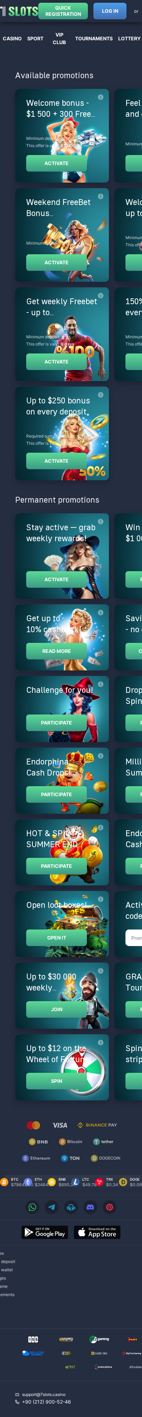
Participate (56, 723)
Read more (56, 651)
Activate (56, 163)
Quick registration (63, 11)
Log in (110, 11)
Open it (56, 938)
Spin (56, 1081)
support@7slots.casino (43, 1394)
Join (56, 1009)
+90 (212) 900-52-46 (46, 1402)
